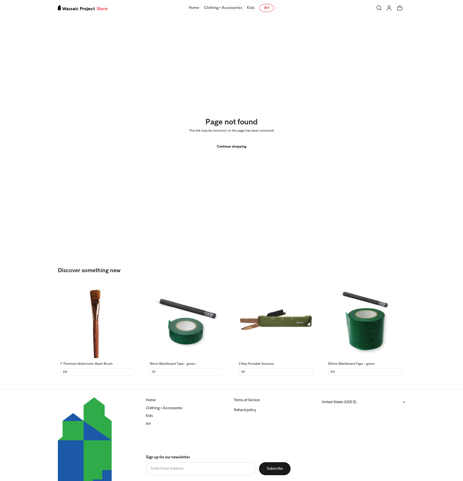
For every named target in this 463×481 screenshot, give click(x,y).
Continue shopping (231, 146)
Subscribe (275, 468)
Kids (149, 416)
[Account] (389, 8)
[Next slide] (128, 320)
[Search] (379, 8)
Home (151, 400)
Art (148, 424)
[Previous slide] (67, 320)
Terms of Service (247, 400)
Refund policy (245, 410)
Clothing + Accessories (164, 408)
